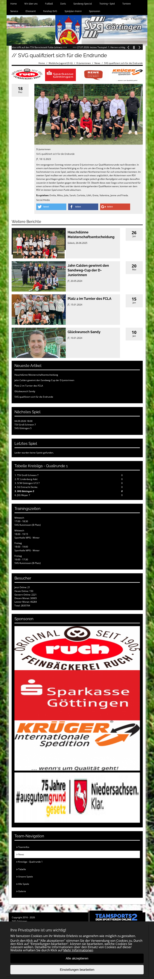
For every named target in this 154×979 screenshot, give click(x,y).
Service (14, 11)
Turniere (126, 3)
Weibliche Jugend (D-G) (61, 63)
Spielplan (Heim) (73, 11)
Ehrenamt (31, 11)
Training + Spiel (107, 3)
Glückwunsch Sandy (84, 332)
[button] (51, 207)
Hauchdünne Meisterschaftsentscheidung (36, 374)
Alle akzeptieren (77, 958)
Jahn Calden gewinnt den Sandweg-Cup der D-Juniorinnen (88, 270)
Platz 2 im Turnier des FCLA (89, 299)
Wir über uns (31, 3)
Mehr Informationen (78, 950)
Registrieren (139, 18)
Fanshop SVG (50, 11)
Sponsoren (94, 11)
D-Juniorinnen (83, 63)
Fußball (49, 3)
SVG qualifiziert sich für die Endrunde (123, 63)
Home (13, 3)
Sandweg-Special (82, 3)
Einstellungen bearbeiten (77, 969)
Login (126, 18)
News (97, 63)
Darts (63, 3)
